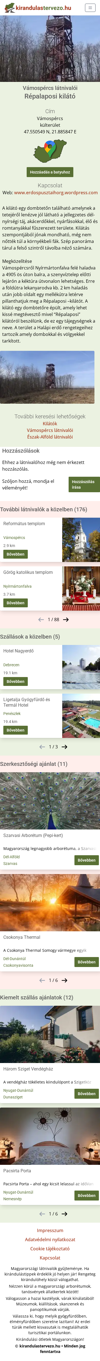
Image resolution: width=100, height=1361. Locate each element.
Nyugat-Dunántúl (18, 1090)
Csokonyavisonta (18, 965)
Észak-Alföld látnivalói (50, 437)
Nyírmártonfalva (17, 586)
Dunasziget (13, 1097)
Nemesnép (12, 1199)
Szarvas (10, 863)
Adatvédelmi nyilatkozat (50, 1239)
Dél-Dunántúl (14, 958)
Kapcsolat (50, 1258)
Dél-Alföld (11, 857)
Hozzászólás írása (83, 484)
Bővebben (15, 554)
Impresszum (50, 1230)
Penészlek (12, 713)
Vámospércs (14, 537)
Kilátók (50, 424)
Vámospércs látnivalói (50, 430)
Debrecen (11, 665)
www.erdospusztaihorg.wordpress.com (56, 193)
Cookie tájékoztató (50, 1249)
